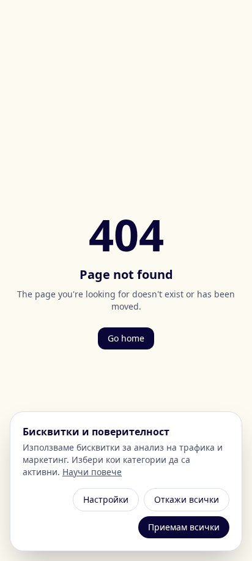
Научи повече (92, 472)
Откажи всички (186, 499)
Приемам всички (184, 527)
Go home (126, 338)
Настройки (105, 499)
